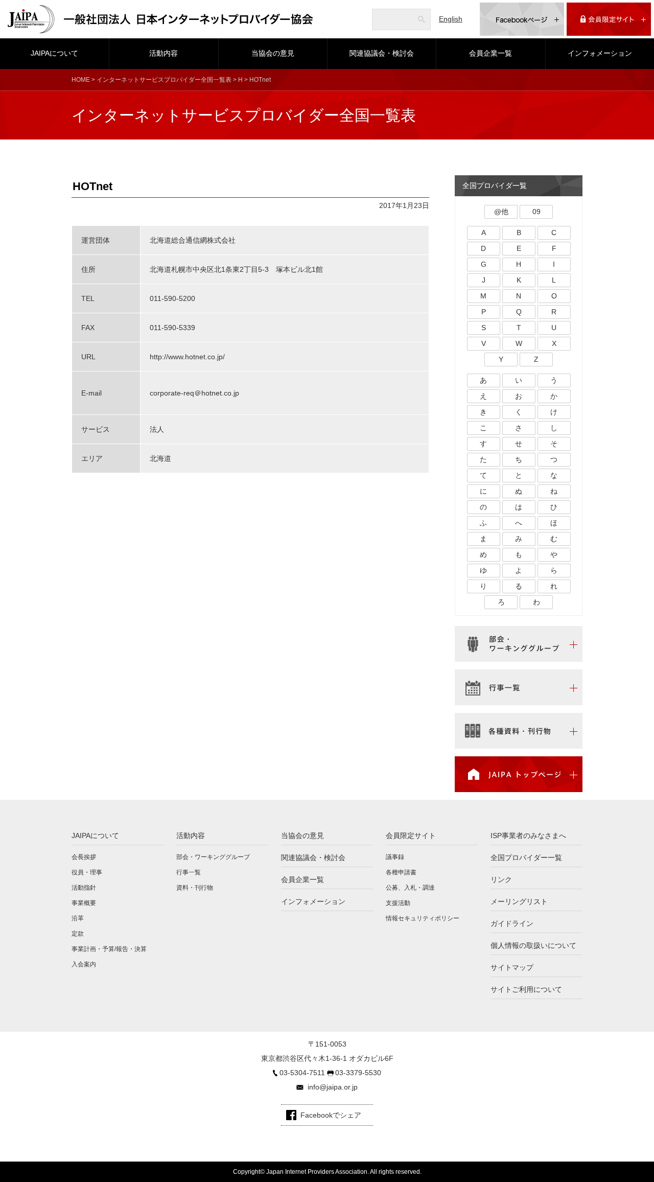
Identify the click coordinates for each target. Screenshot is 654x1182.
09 (536, 211)
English (450, 19)
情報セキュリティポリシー (422, 918)
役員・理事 (87, 872)
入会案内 (84, 964)
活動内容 (163, 53)
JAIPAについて (54, 53)
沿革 (78, 918)
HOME (81, 79)
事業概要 (84, 903)
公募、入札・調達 (410, 887)
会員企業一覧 (490, 53)
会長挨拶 (84, 857)
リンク (501, 879)
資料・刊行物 (194, 887)
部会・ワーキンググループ (213, 857)
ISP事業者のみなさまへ (528, 835)
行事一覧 (188, 872)
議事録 (395, 857)
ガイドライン (512, 923)
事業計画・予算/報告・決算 (109, 949)
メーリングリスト (519, 901)
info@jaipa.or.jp (333, 1087)
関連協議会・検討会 (381, 53)
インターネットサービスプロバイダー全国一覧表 (164, 79)
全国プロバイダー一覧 (526, 857)
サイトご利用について (526, 989)
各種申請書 (401, 872)
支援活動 (398, 903)
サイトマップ (512, 967)
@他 (501, 211)
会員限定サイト (411, 835)
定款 (78, 933)
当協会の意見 (272, 53)
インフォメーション (600, 53)
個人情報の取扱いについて (533, 945)
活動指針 (84, 887)
